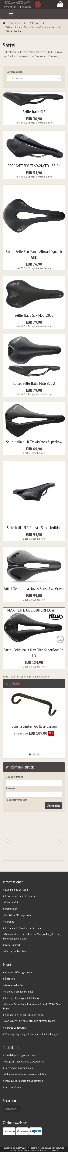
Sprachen (11, 1109)
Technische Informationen (19, 1068)
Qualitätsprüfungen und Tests (20, 1055)
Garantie (9, 921)
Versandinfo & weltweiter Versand (23, 928)
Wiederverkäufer (14, 985)
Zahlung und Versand (16, 890)
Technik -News (13, 1087)
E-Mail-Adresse (14, 777)
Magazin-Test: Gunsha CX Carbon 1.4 (25, 1061)
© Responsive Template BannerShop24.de (46, 1147)
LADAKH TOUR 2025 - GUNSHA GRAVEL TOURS (30, 1021)
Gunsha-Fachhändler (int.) (19, 991)
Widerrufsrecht (13, 945)
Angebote (13, 683)
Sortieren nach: (15, 72)
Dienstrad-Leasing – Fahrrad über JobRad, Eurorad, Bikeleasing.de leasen (32, 936)
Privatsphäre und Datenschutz (21, 896)
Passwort (11, 788)
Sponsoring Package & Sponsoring (24, 1015)
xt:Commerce (52, 1150)
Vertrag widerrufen (15, 951)
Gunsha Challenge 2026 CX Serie (22, 998)
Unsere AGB (11, 902)
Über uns (10, 979)
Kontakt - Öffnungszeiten (18, 915)
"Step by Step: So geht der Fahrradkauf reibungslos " (33, 1034)
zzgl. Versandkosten (41, 123)
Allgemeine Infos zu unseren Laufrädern (26, 1074)
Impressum (11, 909)
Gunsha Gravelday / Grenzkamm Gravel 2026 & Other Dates (32, 1006)
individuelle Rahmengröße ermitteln (24, 1081)
